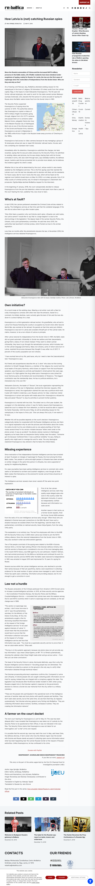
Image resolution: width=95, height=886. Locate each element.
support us (60, 757)
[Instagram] (75, 8)
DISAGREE (62, 877)
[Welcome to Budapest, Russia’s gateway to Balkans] (18, 824)
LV (64, 8)
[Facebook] (72, 8)
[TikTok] (86, 8)
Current (87, 109)
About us (39, 8)
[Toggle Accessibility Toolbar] (90, 881)
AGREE (50, 877)
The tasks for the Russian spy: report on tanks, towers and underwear (45, 837)
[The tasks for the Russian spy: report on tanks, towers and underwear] (47, 824)
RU (68, 8)
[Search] (89, 8)
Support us (84, 2)
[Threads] (80, 8)
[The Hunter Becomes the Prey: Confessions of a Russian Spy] (77, 824)
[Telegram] (38, 798)
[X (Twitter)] (78, 8)
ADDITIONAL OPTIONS (78, 877)
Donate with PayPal (35, 750)
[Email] (46, 798)
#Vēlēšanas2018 (74, 100)
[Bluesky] (83, 8)
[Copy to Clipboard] (53, 798)
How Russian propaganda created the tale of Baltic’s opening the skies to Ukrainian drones (81, 58)
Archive (29, 8)
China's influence (74, 111)
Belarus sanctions (87, 100)
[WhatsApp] (31, 798)
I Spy (86, 129)
